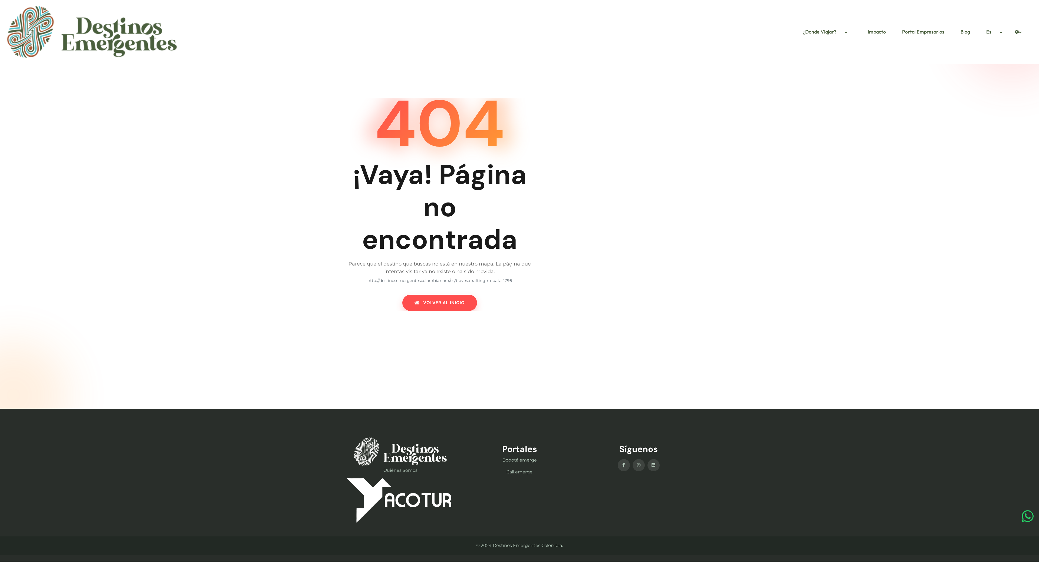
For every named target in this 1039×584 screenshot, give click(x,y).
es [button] (988, 32)
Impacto (877, 32)
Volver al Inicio (443, 303)
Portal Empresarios (923, 32)
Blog (965, 32)
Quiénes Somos (400, 470)
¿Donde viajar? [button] (819, 32)
